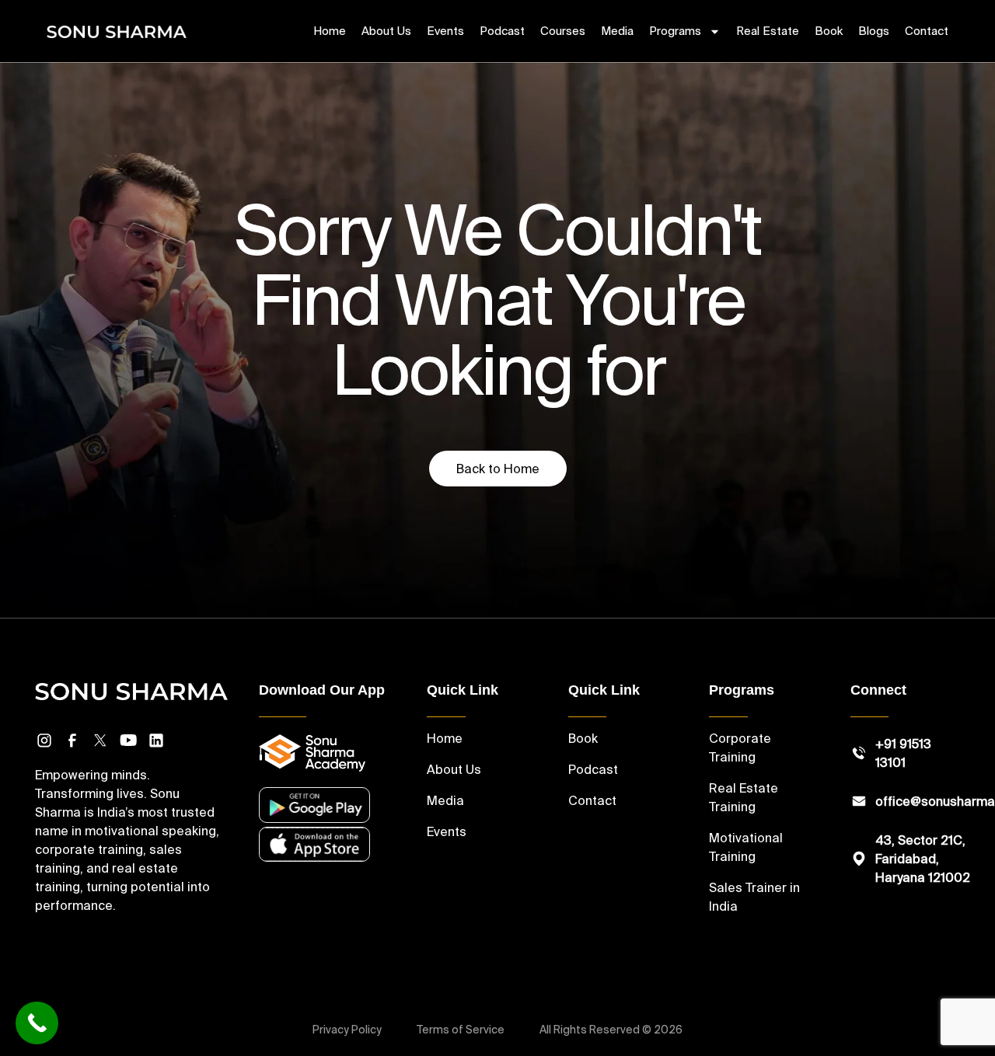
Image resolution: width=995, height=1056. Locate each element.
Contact (926, 30)
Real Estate (767, 30)
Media (617, 30)
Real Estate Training (743, 797)
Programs (675, 30)
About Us (386, 30)
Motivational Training (746, 847)
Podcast (502, 30)
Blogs (873, 30)
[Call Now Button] (37, 1023)
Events (445, 30)
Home (329, 30)
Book (829, 30)
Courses (562, 30)
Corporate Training (740, 747)
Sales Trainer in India (754, 896)
